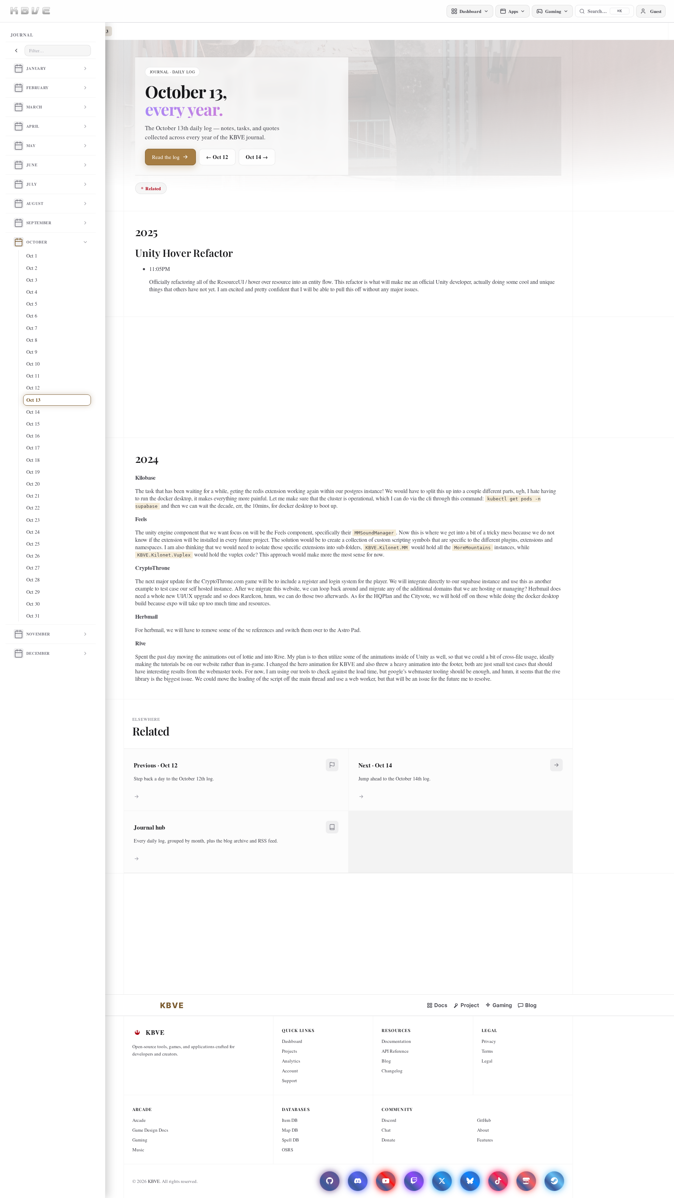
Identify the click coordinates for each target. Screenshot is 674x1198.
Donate (388, 1140)
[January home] (19, 68)
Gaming (139, 1140)
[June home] (19, 165)
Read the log (166, 156)
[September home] (19, 223)
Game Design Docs (150, 1130)
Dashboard (292, 1041)
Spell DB (290, 1140)
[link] (172, 1005)
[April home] (19, 126)
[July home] (19, 184)
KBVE (154, 1181)
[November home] (19, 634)
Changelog (392, 1070)
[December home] (19, 653)
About (483, 1130)
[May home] (19, 146)
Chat (386, 1130)
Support (289, 1080)
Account (290, 1070)
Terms (487, 1051)
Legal (487, 1061)
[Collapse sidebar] (16, 50)
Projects (289, 1051)
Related (153, 188)
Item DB (290, 1120)
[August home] (19, 203)
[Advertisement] (345, 374)
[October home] (19, 242)
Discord (389, 1120)
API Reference (395, 1051)
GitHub (484, 1120)
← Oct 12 (217, 157)
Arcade (139, 1120)
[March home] (19, 107)
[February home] (19, 88)
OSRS (287, 1149)
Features (485, 1140)
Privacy (489, 1041)
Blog (386, 1061)
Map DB (290, 1130)
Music (138, 1149)
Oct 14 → (257, 157)
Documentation (396, 1041)
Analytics (291, 1061)
